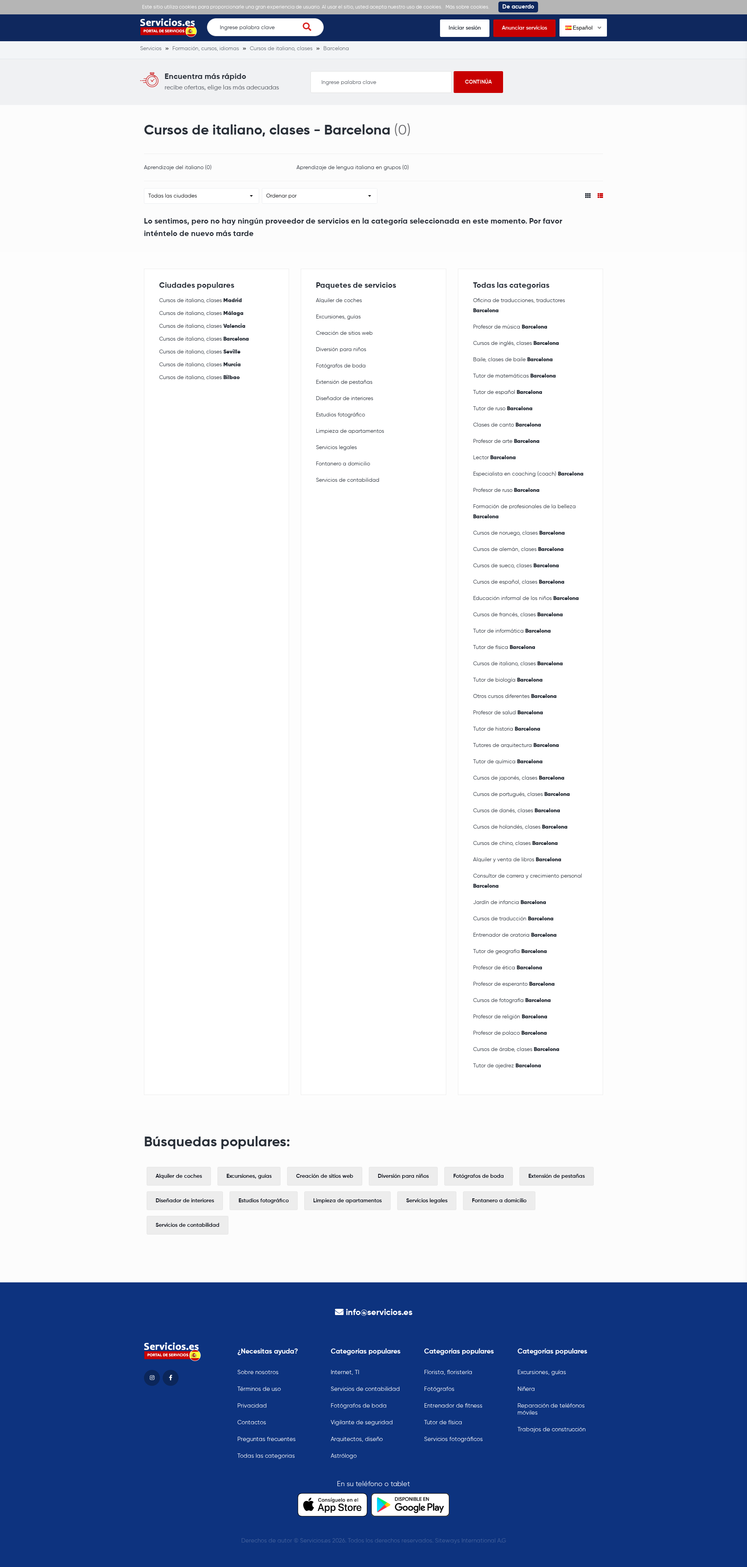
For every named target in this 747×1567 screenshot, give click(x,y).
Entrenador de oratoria (515, 935)
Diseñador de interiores (344, 398)
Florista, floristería (448, 1372)
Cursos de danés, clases (516, 810)
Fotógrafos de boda (341, 366)
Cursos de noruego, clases (519, 533)
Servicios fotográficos (453, 1439)
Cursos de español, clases (519, 582)
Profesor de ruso (506, 490)
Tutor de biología (508, 680)
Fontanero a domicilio (343, 464)
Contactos (251, 1422)
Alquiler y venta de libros (517, 859)
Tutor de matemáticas (514, 376)
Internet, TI (345, 1372)
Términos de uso (259, 1389)
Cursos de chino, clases (515, 843)
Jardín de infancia (509, 902)
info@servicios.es (379, 1312)
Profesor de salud (508, 712)
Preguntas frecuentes (266, 1439)
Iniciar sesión (465, 28)
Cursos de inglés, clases (516, 343)
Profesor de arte (506, 441)
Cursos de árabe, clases (516, 1049)
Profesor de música (510, 327)
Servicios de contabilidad (347, 480)
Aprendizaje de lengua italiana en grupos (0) (352, 167)
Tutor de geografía (510, 951)
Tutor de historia (506, 729)
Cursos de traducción (513, 919)
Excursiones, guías (338, 317)
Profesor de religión (510, 1017)
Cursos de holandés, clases (520, 827)
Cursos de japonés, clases (519, 778)
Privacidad (252, 1406)
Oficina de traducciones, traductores (519, 305)
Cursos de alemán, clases (518, 549)
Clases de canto (507, 425)
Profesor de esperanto (514, 984)
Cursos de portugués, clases (521, 794)
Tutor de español (507, 392)
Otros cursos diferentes (515, 696)
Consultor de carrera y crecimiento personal (527, 881)
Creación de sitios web (344, 333)
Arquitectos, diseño (357, 1439)
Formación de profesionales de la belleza (524, 511)
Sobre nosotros (258, 1372)
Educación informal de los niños (526, 598)
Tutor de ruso (503, 408)
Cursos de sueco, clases (516, 565)
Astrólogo (344, 1456)
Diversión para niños (341, 349)
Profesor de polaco (510, 1033)
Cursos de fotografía (512, 1000)
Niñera (526, 1389)
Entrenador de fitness (453, 1406)
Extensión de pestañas (344, 382)
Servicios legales (336, 447)
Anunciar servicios (524, 28)
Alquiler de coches (339, 300)
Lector (494, 457)
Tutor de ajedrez (507, 1066)
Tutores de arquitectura (516, 745)
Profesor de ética (507, 968)
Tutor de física (504, 647)
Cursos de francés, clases (518, 614)
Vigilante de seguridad (362, 1422)
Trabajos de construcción (551, 1429)
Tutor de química (508, 761)
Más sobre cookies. (467, 7)
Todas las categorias (266, 1456)
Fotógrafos (439, 1389)
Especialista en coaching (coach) (528, 474)
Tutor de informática (512, 631)
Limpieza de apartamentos (350, 431)
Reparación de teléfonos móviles (551, 1409)
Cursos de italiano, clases (200, 300)
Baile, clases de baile (513, 359)
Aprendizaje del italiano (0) (178, 167)
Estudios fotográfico (340, 415)
